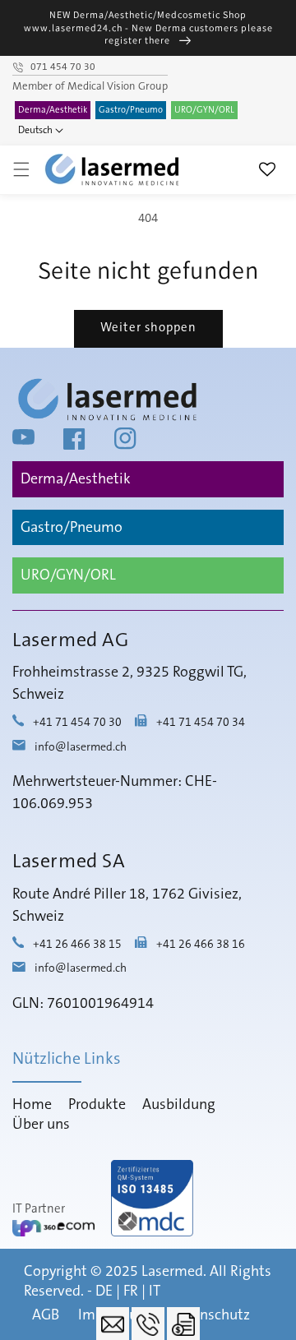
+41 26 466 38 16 (200, 944)
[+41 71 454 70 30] (148, 1323)
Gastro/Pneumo (131, 110)
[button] (21, 169)
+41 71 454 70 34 (200, 723)
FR (130, 1291)
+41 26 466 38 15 (77, 944)
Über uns (41, 1124)
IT (154, 1291)
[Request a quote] (183, 1323)
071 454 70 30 (62, 67)
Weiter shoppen (148, 328)
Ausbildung (178, 1105)
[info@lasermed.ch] (112, 1323)
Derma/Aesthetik (52, 110)
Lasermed (172, 1272)
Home (32, 1105)
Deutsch (35, 130)
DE (104, 1291)
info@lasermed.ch (81, 747)
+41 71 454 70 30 (77, 723)
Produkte (97, 1105)
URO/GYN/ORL (204, 110)
